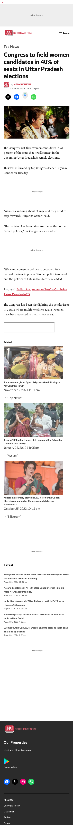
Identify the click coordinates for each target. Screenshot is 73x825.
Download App (11, 767)
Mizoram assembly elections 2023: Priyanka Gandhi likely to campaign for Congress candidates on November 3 (32, 501)
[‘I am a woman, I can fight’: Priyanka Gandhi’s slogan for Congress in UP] (33, 378)
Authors (8, 817)
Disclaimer (9, 811)
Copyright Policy (12, 805)
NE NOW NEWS (22, 84)
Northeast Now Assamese (17, 750)
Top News (11, 46)
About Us (8, 800)
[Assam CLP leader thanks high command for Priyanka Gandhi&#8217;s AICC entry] (33, 436)
